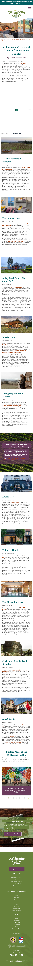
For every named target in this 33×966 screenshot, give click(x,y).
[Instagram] (14, 955)
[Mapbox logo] (4, 134)
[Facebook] (11, 955)
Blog (2, 39)
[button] (16, 110)
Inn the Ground (7, 345)
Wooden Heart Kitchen (15, 241)
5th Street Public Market (14, 742)
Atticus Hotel (15, 502)
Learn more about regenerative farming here (14, 351)
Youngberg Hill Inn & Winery (11, 405)
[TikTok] (19, 955)
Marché (12, 736)
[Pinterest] (16, 955)
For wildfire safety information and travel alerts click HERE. (16, 2)
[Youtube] (21, 955)
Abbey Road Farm (16, 287)
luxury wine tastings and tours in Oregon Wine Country (15, 459)
